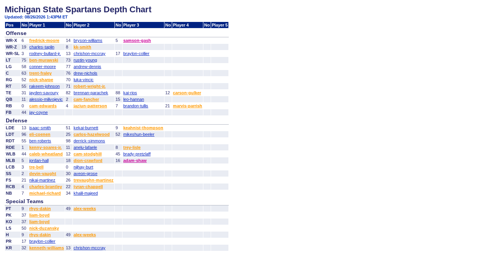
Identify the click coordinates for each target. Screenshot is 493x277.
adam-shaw (135, 160)
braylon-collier (136, 53)
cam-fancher (86, 99)
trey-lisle (132, 147)
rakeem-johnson (44, 86)
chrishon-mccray (90, 53)
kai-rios (130, 92)
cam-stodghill (88, 154)
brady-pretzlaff (137, 154)
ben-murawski (43, 60)
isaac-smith (40, 127)
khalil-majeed (86, 193)
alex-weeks (85, 208)
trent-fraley (40, 73)
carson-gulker (187, 92)
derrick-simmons (89, 140)
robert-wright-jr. (90, 86)
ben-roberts (40, 140)
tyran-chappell (88, 186)
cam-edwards (43, 105)
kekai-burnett (86, 127)
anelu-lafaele (85, 147)
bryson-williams (88, 40)
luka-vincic (84, 79)
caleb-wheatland (46, 154)
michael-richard (45, 193)
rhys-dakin (40, 208)
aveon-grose (85, 173)
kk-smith (82, 47)
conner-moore (42, 66)
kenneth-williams (46, 247)
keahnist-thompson (143, 127)
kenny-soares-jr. (45, 147)
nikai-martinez (42, 180)
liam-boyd (39, 215)
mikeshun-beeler (138, 134)
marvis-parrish (187, 105)
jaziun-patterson (90, 105)
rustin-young (85, 60)
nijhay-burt (83, 167)
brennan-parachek (91, 92)
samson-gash (137, 40)
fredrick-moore (44, 40)
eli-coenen (39, 134)
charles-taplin (41, 47)
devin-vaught (42, 173)
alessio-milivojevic (46, 99)
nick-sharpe (41, 79)
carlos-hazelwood (92, 134)
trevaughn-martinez (94, 180)
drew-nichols (85, 73)
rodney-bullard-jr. (45, 53)
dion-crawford (88, 160)
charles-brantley (45, 186)
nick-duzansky (44, 228)
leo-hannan (133, 99)
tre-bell (36, 167)
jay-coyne (38, 112)
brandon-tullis (135, 105)
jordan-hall (39, 160)
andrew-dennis (87, 66)
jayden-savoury (44, 92)
